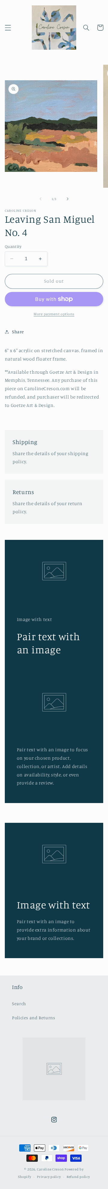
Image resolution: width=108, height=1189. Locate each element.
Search (19, 1003)
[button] (8, 27)
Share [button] (18, 331)
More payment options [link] (54, 314)
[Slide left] (40, 199)
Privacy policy (49, 1177)
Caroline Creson (50, 1169)
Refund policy (78, 1177)
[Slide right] (67, 199)
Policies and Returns (33, 1017)
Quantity (13, 246)
